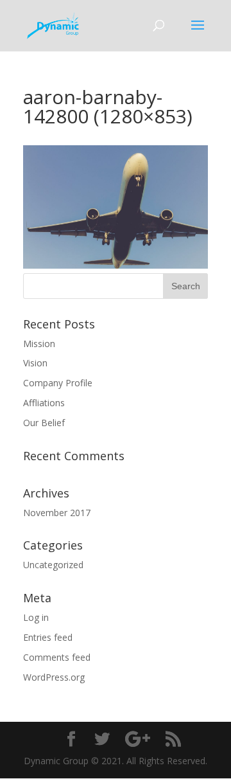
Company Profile (57, 383)
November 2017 (56, 512)
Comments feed (56, 657)
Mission (39, 343)
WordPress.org (54, 677)
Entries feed (48, 637)
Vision (35, 363)
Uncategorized (53, 565)
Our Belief (44, 422)
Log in (36, 617)
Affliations (44, 403)
